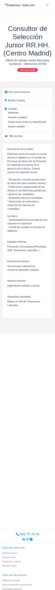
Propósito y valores (11, 561)
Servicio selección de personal (17, 584)
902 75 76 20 (29, 534)
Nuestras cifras (9, 566)
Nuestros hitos (9, 557)
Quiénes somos (9, 553)
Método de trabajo (11, 580)
